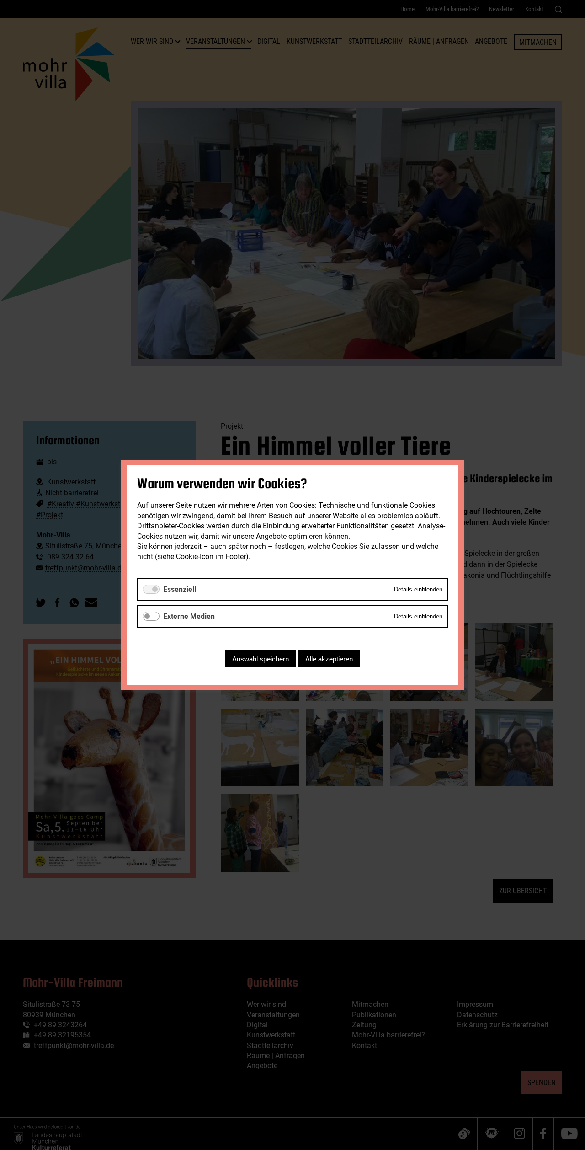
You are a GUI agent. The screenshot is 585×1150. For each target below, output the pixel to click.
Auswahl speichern (260, 659)
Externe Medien (189, 616)
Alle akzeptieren (329, 659)
